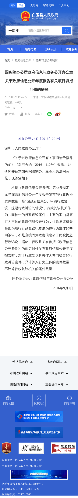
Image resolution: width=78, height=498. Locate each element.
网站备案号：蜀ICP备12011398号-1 (22, 483)
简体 (13, 5)
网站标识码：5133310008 (16, 494)
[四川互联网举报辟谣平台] (39, 475)
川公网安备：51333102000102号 (20, 489)
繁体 (21, 5)
